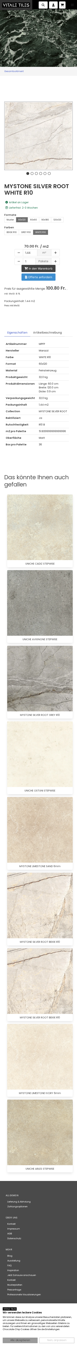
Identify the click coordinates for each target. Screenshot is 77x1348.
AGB (9, 1233)
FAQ (9, 1265)
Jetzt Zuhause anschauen (21, 1275)
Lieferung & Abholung (19, 1201)
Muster (10, 219)
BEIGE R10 (12, 232)
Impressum (13, 1228)
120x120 (57, 219)
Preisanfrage (14, 1289)
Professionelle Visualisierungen (24, 1294)
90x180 (45, 219)
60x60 (33, 219)
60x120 (22, 219)
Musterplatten (14, 1284)
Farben (9, 227)
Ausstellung (13, 1260)
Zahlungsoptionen (17, 1206)
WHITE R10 (40, 232)
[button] (72, 5)
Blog (9, 1255)
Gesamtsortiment (14, 71)
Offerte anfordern (39, 277)
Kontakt (11, 1223)
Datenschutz (14, 1238)
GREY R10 (26, 232)
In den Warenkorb (40, 268)
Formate (10, 215)
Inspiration (13, 1270)
